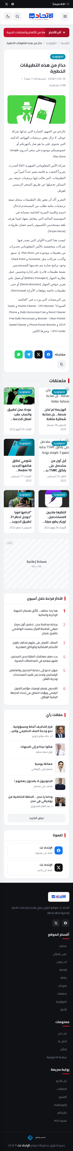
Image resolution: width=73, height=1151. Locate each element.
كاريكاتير (62, 1112)
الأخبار (63, 1009)
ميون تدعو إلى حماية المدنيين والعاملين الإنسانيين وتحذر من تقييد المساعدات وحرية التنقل (33, 674)
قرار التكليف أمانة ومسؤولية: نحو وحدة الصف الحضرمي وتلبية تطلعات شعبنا (31, 729)
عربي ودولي (60, 954)
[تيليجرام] (29, 354)
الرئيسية (65, 43)
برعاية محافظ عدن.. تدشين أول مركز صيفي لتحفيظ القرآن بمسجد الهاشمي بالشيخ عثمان (35, 629)
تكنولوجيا (51, 43)
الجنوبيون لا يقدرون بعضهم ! (33, 781)
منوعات (62, 985)
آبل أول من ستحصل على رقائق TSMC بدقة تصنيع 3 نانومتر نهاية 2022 (54, 470)
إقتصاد (63, 970)
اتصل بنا (62, 1041)
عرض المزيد (36, 818)
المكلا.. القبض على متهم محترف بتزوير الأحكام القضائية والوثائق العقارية (35, 645)
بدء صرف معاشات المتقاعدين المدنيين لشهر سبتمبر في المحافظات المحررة (34, 659)
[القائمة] (65, 16)
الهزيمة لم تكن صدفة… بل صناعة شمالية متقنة (54, 414)
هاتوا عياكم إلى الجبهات (36, 747)
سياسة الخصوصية (56, 1057)
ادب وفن (61, 962)
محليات (63, 946)
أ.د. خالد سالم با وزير (42, 736)
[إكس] (38, 354)
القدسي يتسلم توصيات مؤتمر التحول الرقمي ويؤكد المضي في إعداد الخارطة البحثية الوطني (34, 693)
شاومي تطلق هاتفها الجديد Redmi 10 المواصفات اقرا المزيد (21, 470)
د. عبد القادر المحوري (42, 806)
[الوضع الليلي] (8, 16)
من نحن (62, 1033)
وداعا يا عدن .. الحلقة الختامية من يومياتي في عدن (30, 799)
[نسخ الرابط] (61, 364)
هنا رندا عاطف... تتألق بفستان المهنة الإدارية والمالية (36, 613)
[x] (6, 4)
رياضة (63, 977)
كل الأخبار (61, 1081)
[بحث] (17, 16)
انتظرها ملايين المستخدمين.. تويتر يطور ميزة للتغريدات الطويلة (55, 521)
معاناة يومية (44, 764)
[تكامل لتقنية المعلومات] (36, 1137)
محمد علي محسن (43, 786)
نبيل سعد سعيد (44, 752)
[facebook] (12, 4)
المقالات (62, 1089)
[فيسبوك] (48, 354)
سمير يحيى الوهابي (42, 769)
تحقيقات (62, 993)
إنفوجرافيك (60, 1105)
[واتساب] (19, 354)
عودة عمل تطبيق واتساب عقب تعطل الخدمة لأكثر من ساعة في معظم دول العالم (19, 419)
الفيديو (63, 1097)
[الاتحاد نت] (41, 16)
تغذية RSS (60, 1121)
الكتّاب (63, 1049)
